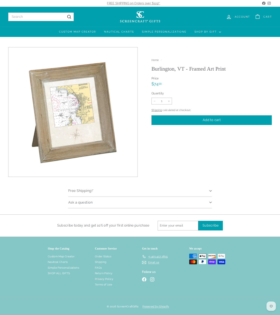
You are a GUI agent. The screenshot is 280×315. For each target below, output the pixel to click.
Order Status (103, 256)
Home (155, 60)
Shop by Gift (206, 31)
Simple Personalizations (164, 31)
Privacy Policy (104, 279)
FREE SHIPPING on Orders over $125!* (133, 3)
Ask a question (80, 202)
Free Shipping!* (80, 191)
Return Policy (104, 273)
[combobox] (41, 17)
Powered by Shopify (155, 306)
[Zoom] (73, 112)
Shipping (156, 110)
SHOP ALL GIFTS (59, 273)
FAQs (98, 267)
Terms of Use (103, 284)
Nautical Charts (119, 31)
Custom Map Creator (77, 31)
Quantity (157, 93)
